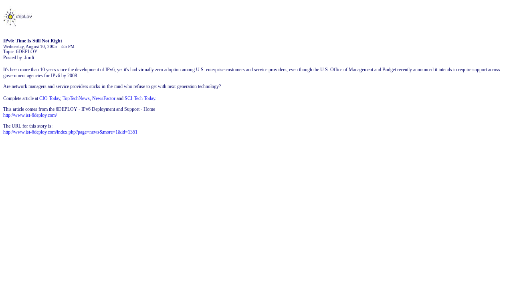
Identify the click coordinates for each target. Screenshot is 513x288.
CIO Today (49, 98)
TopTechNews (76, 98)
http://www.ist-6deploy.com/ (30, 115)
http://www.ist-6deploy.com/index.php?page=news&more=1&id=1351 (70, 132)
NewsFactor (103, 98)
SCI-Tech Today (140, 98)
